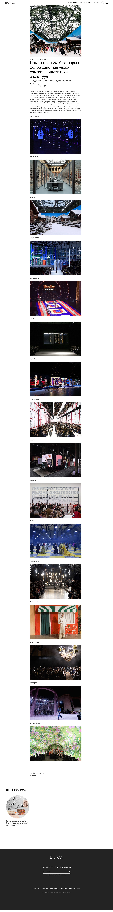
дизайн (32, 773)
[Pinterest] (48, 86)
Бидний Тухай (36, 888)
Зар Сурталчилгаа (74, 888)
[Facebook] (43, 86)
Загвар (70, 2)
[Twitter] (45, 86)
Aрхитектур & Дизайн (43, 59)
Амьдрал (90, 2)
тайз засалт (40, 773)
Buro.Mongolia (37, 84)
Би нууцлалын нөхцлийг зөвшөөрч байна (57, 874)
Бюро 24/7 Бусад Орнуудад (50, 888)
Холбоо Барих (63, 888)
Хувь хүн (96, 2)
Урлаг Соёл (76, 2)
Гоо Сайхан (83, 2)
